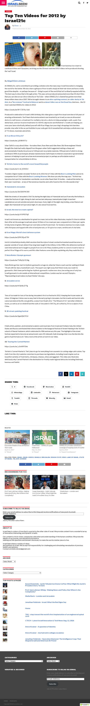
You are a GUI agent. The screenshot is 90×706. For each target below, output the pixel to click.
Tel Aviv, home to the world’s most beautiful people (27, 164)
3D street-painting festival (17, 311)
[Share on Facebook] (19, 37)
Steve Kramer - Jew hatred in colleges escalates (44, 633)
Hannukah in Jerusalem (15, 187)
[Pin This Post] (45, 37)
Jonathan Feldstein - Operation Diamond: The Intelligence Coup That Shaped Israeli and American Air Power (53, 640)
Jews (64, 457)
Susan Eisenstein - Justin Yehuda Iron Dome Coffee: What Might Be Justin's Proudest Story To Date (55, 585)
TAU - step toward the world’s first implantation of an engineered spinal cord (54, 615)
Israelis (37, 457)
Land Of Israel (73, 457)
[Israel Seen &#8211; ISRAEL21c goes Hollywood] (44, 437)
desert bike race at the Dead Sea (58, 102)
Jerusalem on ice (13, 281)
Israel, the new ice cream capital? (19, 210)
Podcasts (13, 701)
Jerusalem (45, 457)
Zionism (23, 459)
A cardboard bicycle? (15, 136)
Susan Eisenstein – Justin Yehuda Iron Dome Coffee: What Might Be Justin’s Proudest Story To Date (44, 493)
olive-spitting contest (58, 99)
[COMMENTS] (71, 37)
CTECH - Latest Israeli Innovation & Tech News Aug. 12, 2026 (49, 620)
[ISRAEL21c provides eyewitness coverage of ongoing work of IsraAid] (72, 437)
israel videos (28, 457)
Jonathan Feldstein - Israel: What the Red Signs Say (45, 602)
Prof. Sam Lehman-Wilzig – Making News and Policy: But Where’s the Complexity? (17, 493)
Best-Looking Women (38, 176)
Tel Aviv (16, 459)
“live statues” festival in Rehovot (25, 102)
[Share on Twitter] (66, 375)
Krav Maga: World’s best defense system (23, 232)
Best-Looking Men (68, 174)
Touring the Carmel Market (18, 342)
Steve (16, 26)
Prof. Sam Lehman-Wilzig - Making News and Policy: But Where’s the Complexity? (53, 591)
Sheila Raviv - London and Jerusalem (40, 596)
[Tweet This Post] (32, 37)
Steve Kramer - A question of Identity (40, 627)
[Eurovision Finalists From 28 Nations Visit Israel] (17, 437)
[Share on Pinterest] (77, 375)
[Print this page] (82, 375)
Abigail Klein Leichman (16, 81)
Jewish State (56, 457)
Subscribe (9, 517)
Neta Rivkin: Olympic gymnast (18, 255)
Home (27, 608)
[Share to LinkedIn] (71, 375)
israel (19, 457)
